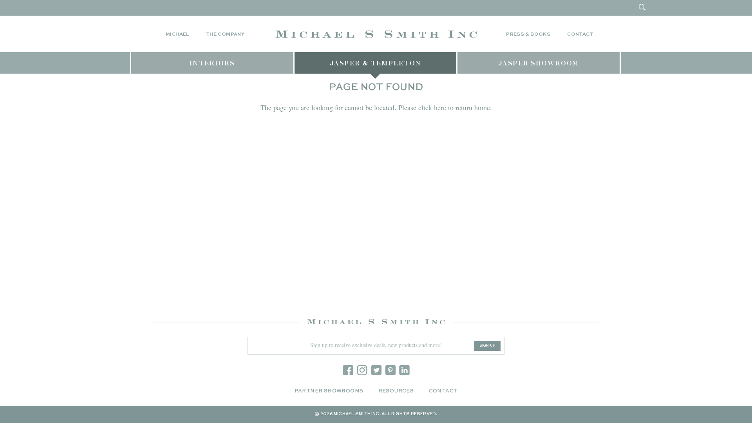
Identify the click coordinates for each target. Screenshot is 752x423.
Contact (580, 34)
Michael (177, 34)
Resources (396, 391)
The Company (225, 34)
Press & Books (528, 34)
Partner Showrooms (329, 391)
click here (432, 107)
